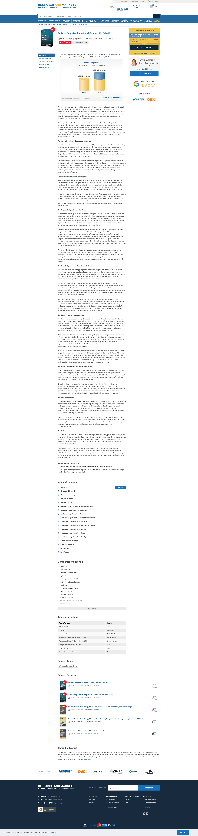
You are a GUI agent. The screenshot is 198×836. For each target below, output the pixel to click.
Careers (91, 802)
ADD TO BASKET (144, 48)
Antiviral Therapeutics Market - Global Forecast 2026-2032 (88, 683)
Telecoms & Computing (115, 20)
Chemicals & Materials (66, 20)
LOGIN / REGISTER (155, 1)
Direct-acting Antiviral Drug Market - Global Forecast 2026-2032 (90, 695)
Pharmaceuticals (54, 21)
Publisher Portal (150, 802)
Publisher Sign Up (150, 799)
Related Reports (44, 67)
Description (43, 55)
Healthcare (42, 21)
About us (92, 799)
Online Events (149, 805)
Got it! (182, 832)
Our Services (157, 20)
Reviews (91, 805)
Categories (111, 799)
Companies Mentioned (46, 61)
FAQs (127, 802)
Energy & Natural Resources (92, 20)
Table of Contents (45, 58)
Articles (147, 807)
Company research (114, 802)
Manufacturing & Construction (78, 20)
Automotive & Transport (105, 20)
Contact (129, 799)
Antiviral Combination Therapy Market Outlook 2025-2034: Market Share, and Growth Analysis (100, 707)
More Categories (148, 20)
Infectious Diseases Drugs (68, 666)
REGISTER (149, 788)
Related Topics (44, 64)
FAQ (143, 1)
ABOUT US (124, 1)
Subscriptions (112, 807)
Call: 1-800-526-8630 (144, 69)
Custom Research (113, 805)
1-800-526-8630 (122, 9)
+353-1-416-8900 (136, 6)
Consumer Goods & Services (136, 20)
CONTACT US (134, 1)
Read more (92, 608)
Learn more (54, 833)
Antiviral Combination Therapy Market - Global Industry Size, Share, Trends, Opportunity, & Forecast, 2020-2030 (106, 719)
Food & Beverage (124, 20)
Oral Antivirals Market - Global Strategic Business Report (87, 731)
